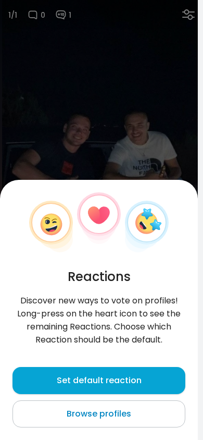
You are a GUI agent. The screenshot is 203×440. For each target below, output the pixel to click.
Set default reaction (99, 380)
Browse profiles (99, 414)
